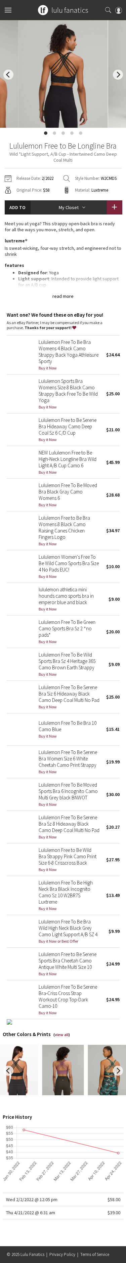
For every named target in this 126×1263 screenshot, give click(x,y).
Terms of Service (94, 1254)
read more (63, 296)
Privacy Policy (62, 1254)
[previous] (8, 75)
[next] (118, 75)
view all (62, 1034)
